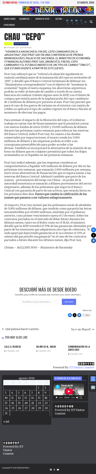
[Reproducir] (56, 397)
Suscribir (69, 302)
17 (6, 403)
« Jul (6, 421)
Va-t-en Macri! (80, 329)
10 (6, 397)
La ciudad (8, 43)
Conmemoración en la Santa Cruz (79, 348)
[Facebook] (70, 315)
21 (32, 403)
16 (46, 397)
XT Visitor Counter (81, 367)
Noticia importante (21, 43)
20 (26, 403)
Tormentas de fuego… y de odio (34, 2)
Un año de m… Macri (46, 346)
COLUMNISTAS (24, 18)
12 (19, 397)
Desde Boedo (27, 47)
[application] (69, 391)
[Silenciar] (77, 397)
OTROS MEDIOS (9, 25)
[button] (30, 19)
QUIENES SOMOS (9, 18)
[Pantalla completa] (81, 397)
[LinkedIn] (79, 315)
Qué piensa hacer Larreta (22, 329)
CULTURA (58, 18)
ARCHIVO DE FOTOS (42, 18)
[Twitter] (75, 315)
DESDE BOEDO (23, 468)
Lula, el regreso (12, 346)
